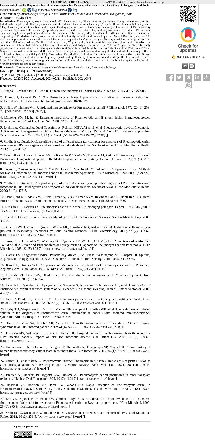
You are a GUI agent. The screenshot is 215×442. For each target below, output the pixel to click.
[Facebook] (170, 77)
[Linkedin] (197, 77)
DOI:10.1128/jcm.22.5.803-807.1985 (62, 248)
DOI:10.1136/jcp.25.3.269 (19, 111)
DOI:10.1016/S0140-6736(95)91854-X (32, 211)
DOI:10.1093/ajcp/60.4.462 (81, 269)
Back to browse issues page (150, 2)
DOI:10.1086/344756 (138, 351)
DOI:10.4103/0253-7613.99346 (95, 327)
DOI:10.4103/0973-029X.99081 (55, 416)
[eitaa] (188, 84)
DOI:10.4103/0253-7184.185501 (88, 303)
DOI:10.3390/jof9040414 (14, 163)
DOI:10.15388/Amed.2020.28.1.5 (18, 368)
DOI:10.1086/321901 (12, 341)
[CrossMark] (188, 54)
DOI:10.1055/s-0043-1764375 (79, 135)
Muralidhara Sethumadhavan (52, 9)
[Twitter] (179, 77)
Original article (28, 75)
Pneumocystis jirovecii (27, 67)
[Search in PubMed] (34, 11)
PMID (39, 111)
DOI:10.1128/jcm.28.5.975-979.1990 (39, 406)
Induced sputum (82, 67)
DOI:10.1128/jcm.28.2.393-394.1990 (20, 392)
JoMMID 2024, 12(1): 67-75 (120, 2)
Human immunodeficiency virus (56, 67)
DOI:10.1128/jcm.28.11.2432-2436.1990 (21, 177)
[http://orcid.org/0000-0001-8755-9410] (24, 11)
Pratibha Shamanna (9, 9)
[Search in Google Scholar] (29, 11)
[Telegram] (188, 77)
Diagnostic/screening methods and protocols (71, 75)
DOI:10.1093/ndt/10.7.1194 (92, 378)
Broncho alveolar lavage (104, 67)
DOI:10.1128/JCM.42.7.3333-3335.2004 (22, 235)
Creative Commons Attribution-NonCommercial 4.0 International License (100, 434)
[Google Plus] (206, 77)
